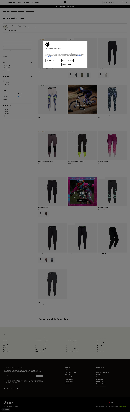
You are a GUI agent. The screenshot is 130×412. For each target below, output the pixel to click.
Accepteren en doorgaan (67, 64)
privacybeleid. (48, 56)
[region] (65, 54)
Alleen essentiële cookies (67, 60)
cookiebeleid (79, 55)
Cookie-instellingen (50, 60)
